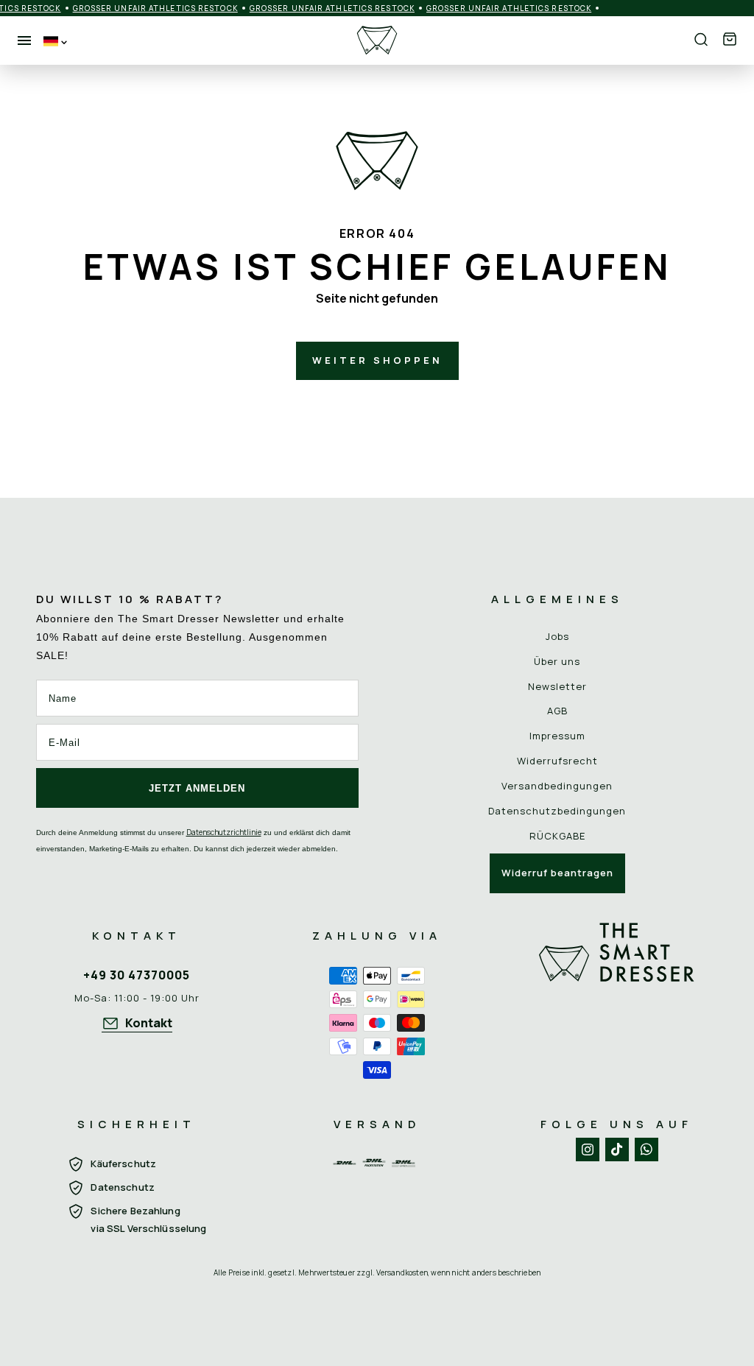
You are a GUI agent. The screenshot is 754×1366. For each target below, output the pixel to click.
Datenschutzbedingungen (557, 810)
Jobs (557, 636)
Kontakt (148, 1023)
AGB (557, 710)
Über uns (557, 661)
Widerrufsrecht (557, 760)
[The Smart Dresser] (377, 40)
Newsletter (557, 686)
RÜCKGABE (557, 835)
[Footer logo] (617, 1002)
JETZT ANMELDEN (197, 788)
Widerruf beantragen (557, 872)
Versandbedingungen (557, 785)
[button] (729, 40)
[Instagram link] (587, 1149)
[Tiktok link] (617, 1149)
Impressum (557, 735)
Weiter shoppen (377, 360)
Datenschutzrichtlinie (223, 832)
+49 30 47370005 (136, 975)
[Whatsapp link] (646, 1149)
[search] (701, 40)
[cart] (729, 40)
